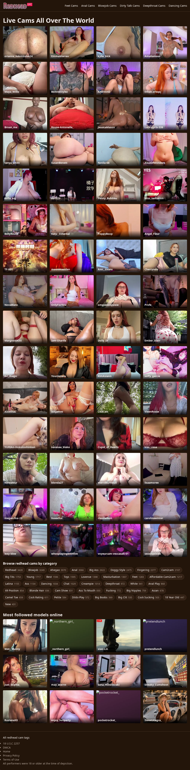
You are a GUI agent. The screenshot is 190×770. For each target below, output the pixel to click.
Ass (30, 583)
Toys (70, 577)
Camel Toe (14, 597)
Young (34, 577)
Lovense (89, 577)
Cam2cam (170, 570)
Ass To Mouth (89, 590)
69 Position (14, 590)
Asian (158, 590)
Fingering (146, 570)
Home (6, 751)
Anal (78, 570)
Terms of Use (11, 759)
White (136, 583)
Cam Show (64, 590)
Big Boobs (103, 597)
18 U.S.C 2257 (11, 743)
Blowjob (36, 570)
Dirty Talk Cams (130, 5)
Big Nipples (136, 590)
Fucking (113, 590)
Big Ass (97, 570)
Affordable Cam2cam (166, 577)
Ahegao (58, 570)
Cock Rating (38, 597)
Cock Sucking (148, 597)
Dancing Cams (178, 5)
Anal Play (156, 583)
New (10, 604)
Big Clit (125, 597)
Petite (60, 597)
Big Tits (13, 577)
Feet (138, 577)
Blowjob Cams (107, 5)
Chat (70, 583)
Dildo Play (80, 597)
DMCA (7, 747)
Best (52, 577)
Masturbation (115, 577)
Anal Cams (88, 5)
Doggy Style (121, 570)
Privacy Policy (11, 755)
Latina (12, 583)
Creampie (90, 583)
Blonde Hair (39, 590)
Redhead (14, 570)
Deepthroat (115, 583)
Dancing (49, 583)
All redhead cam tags (16, 737)
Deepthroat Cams (154, 5)
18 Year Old (174, 597)
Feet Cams (71, 5)
